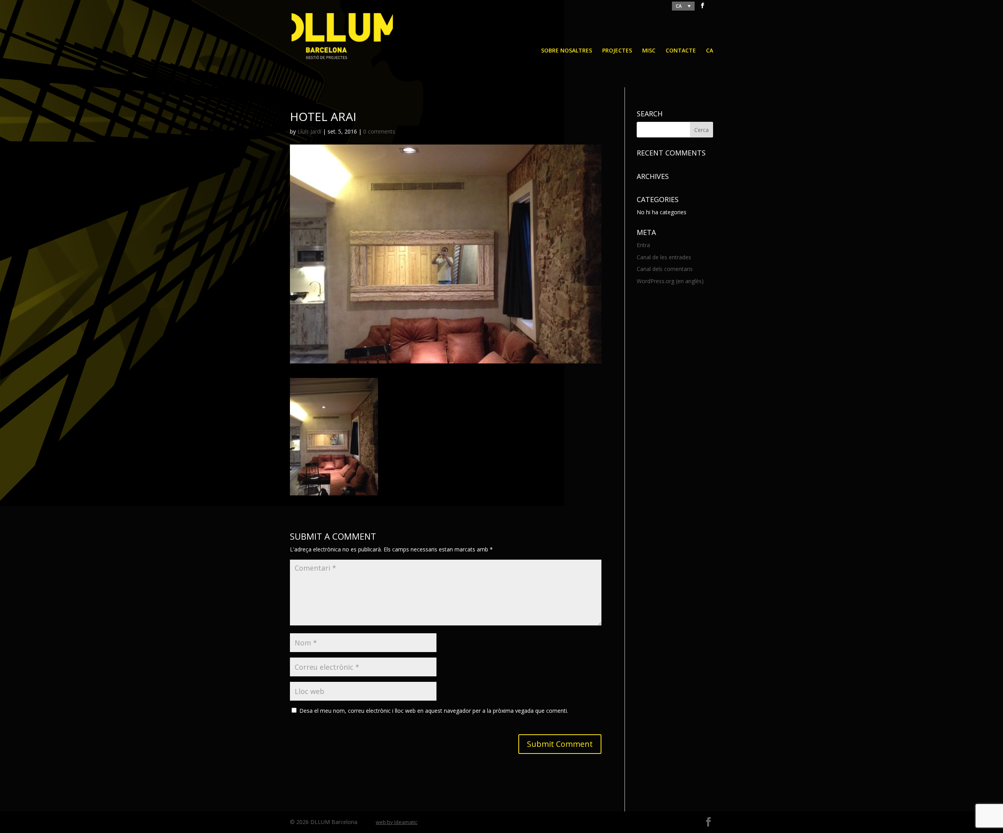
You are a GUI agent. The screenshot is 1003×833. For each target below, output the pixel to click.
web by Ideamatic (396, 822)
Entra (643, 245)
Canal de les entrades (664, 257)
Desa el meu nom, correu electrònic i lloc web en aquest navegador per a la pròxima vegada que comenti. (433, 710)
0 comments (379, 131)
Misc (648, 51)
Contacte (681, 51)
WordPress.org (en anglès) (670, 281)
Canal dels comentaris (665, 269)
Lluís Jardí (309, 131)
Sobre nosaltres (566, 51)
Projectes (617, 51)
